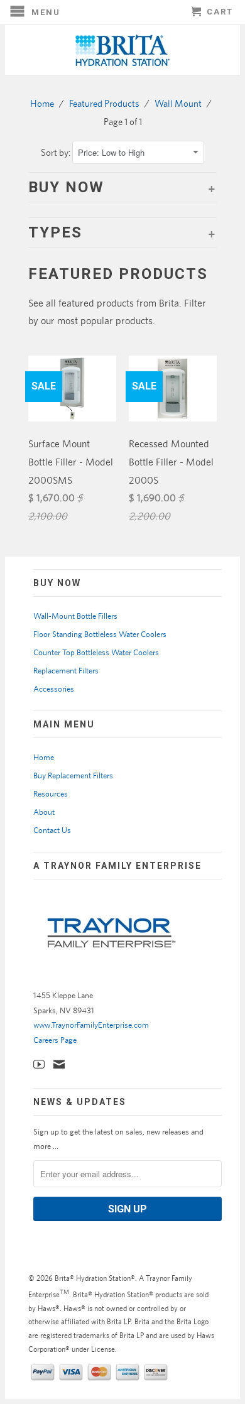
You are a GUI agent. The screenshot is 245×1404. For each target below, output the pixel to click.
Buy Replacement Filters (73, 775)
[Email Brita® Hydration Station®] (59, 1064)
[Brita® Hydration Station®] (122, 50)
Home (43, 757)
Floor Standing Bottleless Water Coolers (99, 634)
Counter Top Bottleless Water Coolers (96, 652)
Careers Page (55, 1040)
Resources (50, 793)
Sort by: (56, 152)
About (44, 812)
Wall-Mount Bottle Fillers (75, 616)
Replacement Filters (66, 670)
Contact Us (52, 830)
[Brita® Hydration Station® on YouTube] (39, 1064)
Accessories (53, 689)
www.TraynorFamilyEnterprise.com (91, 1025)
